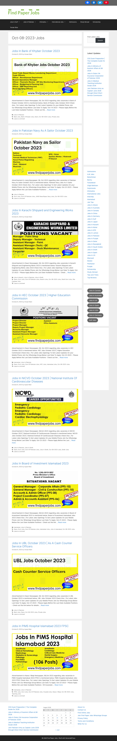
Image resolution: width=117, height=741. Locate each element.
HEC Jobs (43, 364)
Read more (51, 110)
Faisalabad (91, 183)
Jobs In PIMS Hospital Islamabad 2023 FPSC (40, 626)
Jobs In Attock (92, 205)
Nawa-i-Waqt (57, 692)
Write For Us (82, 724)
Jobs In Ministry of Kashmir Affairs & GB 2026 (95, 68)
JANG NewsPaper (41, 196)
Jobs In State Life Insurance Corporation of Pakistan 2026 (95, 76)
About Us (81, 707)
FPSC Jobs (17, 692)
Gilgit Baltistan (92, 185)
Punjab (89, 266)
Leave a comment (19, 119)
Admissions (73, 22)
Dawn (36, 117)
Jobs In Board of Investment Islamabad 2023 (40, 463)
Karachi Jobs (44, 279)
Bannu (89, 180)
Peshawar (91, 264)
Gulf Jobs (92, 320)
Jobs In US (91, 255)
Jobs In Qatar (92, 241)
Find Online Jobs (84, 713)
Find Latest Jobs (93, 37)
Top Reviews (92, 278)
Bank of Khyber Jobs (27, 117)
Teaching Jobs (16, 694)
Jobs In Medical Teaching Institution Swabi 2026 (94, 83)
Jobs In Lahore (92, 233)
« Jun (58, 730)
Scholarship (96, 22)
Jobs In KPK (91, 230)
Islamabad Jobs (52, 364)
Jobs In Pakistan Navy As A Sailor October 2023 (42, 130)
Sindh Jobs (65, 449)
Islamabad (17, 362)
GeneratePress (70, 738)
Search (100, 40)
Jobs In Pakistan (28, 22)
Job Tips (90, 202)
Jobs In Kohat (92, 227)
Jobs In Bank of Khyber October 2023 (36, 51)
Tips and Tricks (92, 275)
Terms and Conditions (86, 721)
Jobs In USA (93, 310)
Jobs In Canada (93, 210)
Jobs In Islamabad (56, 529)
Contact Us (82, 710)
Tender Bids (14, 27)
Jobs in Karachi (18, 277)
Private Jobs (56, 117)
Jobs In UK (93, 300)
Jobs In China (92, 213)
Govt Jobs (17, 196)
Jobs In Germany (93, 216)
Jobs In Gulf (14, 22)
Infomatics (43, 22)
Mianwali (90, 258)
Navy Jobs (51, 196)
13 (57, 718)
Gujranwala (91, 188)
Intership (90, 197)
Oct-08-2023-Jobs (45, 117)
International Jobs (58, 22)
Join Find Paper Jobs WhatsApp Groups (92, 715)
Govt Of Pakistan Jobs (28, 196)
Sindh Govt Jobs (67, 279)
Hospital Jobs (47, 692)
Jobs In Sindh (39, 277)
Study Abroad (84, 22)
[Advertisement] (96, 133)
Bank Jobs (17, 117)
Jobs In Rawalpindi (94, 244)
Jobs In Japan (92, 222)
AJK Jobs (90, 174)
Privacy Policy (83, 718)
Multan (89, 261)
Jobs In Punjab (92, 238)
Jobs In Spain (92, 252)
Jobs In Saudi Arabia (95, 247)
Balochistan (91, 177)
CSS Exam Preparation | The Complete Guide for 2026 (96, 61)
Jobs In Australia (93, 208)
